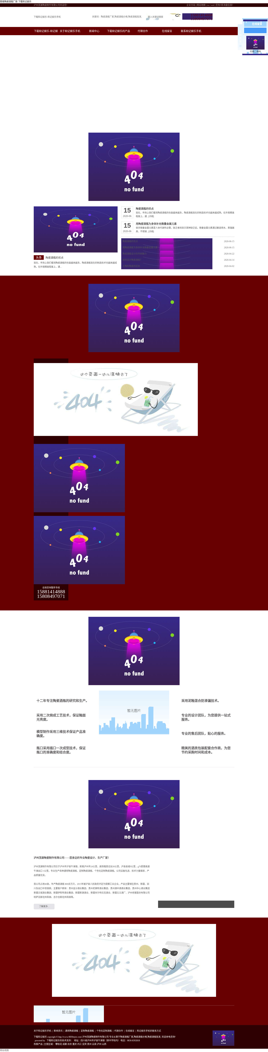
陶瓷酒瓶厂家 (107, 16)
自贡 (69, 1044)
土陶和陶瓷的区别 (131, 266)
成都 (65, 1044)
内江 (79, 1044)
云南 (94, 1044)
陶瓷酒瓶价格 (121, 16)
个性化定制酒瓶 (104, 1031)
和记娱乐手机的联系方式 (149, 1031)
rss (208, 5)
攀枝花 (58, 1044)
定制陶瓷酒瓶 (87, 1031)
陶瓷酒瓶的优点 (54, 257)
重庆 (74, 1044)
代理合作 (143, 31)
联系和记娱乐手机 (191, 31)
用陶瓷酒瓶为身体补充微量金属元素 (156, 223)
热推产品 (38, 1044)
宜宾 (84, 1044)
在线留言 (167, 31)
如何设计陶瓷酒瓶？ (132, 260)
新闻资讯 (58, 1031)
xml (212, 5)
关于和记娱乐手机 (70, 31)
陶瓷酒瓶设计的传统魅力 (135, 253)
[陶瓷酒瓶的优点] (76, 229)
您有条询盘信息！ (225, 5)
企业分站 (191, 5)
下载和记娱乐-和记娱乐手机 (47, 17)
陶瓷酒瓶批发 (134, 16)
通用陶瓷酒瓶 (71, 1031)
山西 (104, 1044)
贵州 (89, 1044)
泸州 (99, 1044)
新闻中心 (94, 31)
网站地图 (201, 5)
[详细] (151, 216)
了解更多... (44, 906)
